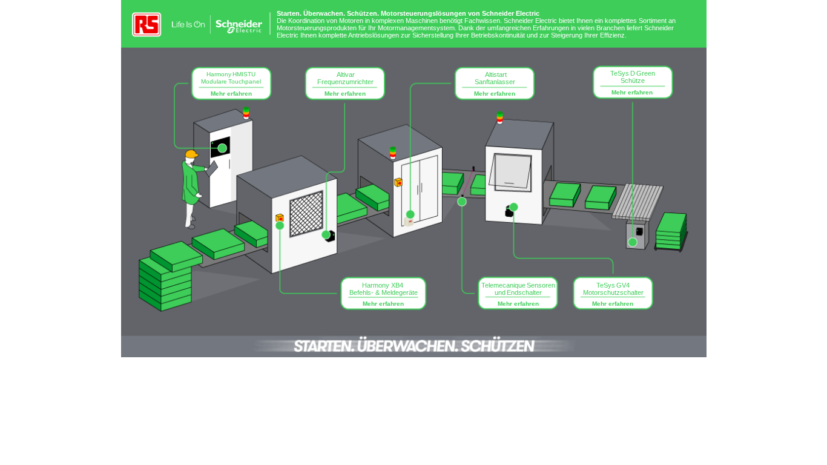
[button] (232, 85)
